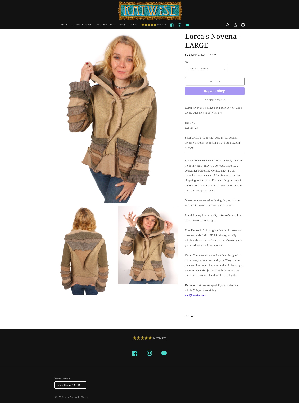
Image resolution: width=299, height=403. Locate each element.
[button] (106, 24)
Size (187, 62)
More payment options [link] (215, 99)
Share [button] (192, 316)
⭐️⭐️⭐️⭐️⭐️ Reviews (149, 338)
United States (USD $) (69, 385)
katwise (65, 397)
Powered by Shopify (79, 397)
